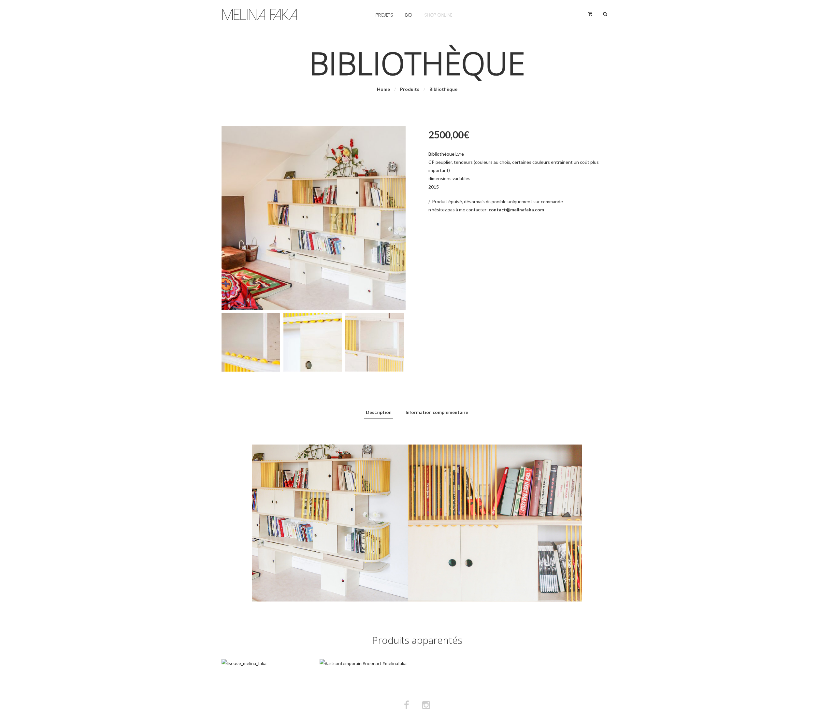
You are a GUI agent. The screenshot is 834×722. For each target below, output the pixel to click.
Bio (408, 15)
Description (379, 412)
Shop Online (438, 15)
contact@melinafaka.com (516, 209)
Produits (409, 89)
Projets (384, 15)
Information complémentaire (437, 412)
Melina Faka (260, 15)
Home (383, 89)
